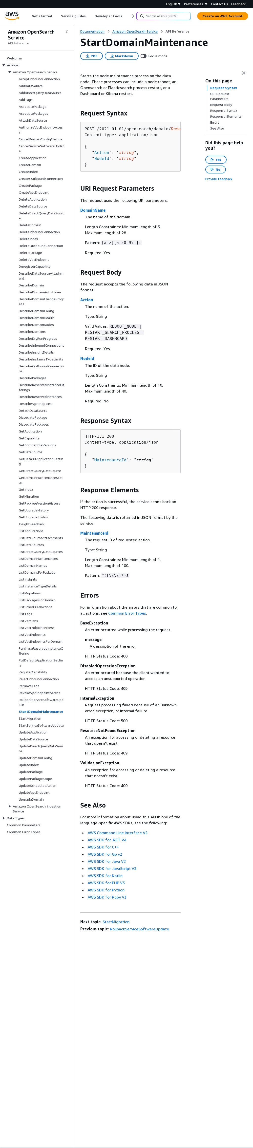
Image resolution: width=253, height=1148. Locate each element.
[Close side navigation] (66, 32)
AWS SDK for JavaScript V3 (112, 868)
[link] (177, 31)
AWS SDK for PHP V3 (106, 882)
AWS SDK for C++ (103, 847)
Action (101, 152)
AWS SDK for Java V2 (107, 861)
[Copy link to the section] (76, 113)
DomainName (92, 210)
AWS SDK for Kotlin (105, 875)
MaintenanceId (110, 460)
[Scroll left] (28, 16)
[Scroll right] (132, 16)
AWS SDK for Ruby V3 (107, 897)
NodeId (101, 158)
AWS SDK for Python (106, 889)
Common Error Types (127, 613)
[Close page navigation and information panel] (243, 73)
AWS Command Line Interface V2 (118, 832)
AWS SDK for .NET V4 (107, 839)
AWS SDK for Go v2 (105, 854)
